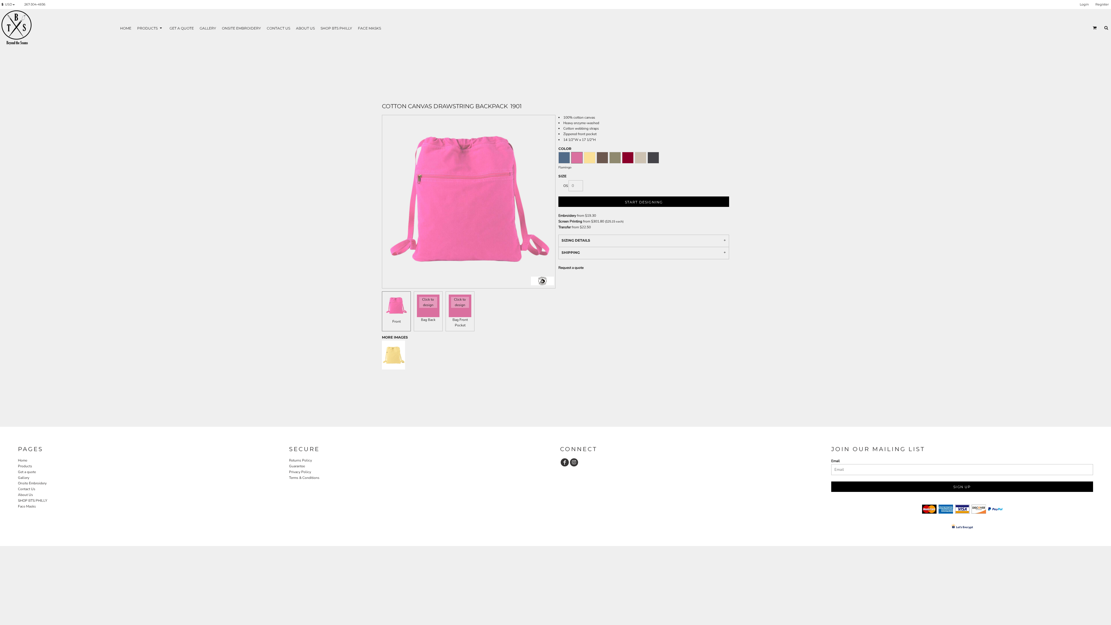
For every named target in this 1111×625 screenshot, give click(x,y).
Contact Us (26, 489)
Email (835, 461)
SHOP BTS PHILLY (32, 500)
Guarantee (297, 466)
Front (396, 321)
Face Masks (27, 506)
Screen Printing (570, 221)
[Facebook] (565, 462)
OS (565, 185)
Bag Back (428, 319)
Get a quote (27, 472)
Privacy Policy (300, 472)
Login (1084, 4)
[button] (9, 4)
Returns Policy (300, 460)
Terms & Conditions (304, 477)
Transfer (564, 227)
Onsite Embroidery (32, 483)
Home (22, 460)
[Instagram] (574, 462)
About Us (25, 494)
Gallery (23, 477)
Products (25, 466)
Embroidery (567, 215)
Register (1102, 4)
